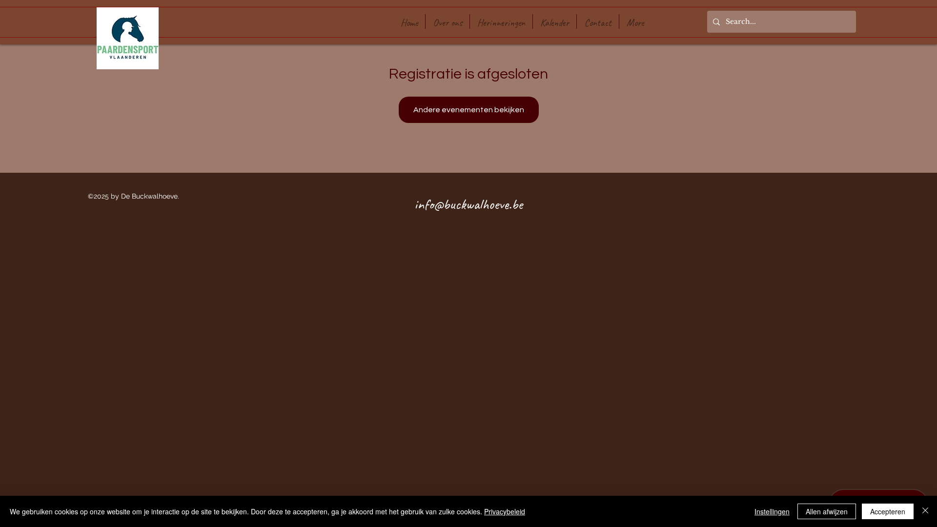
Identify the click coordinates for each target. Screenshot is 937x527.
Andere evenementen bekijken (468, 110)
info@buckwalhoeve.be (468, 204)
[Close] (925, 511)
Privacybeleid (504, 511)
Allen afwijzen (827, 511)
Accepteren (887, 511)
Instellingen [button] (772, 511)
